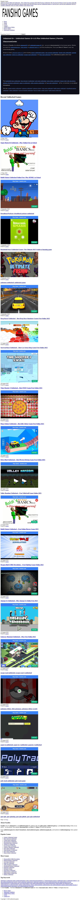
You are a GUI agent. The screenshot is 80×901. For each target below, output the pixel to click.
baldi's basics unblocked (60, 88)
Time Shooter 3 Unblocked (10, 850)
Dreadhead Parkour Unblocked (11, 866)
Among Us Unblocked (9, 844)
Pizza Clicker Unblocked (10, 853)
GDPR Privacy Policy (9, 27)
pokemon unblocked (27, 88)
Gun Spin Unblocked (9, 861)
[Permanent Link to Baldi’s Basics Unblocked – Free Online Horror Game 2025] (19, 523)
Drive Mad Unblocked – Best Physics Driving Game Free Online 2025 (23, 460)
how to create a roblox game (41, 90)
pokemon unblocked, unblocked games (13, 282)
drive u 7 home (44, 880)
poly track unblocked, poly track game (13, 781)
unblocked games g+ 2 (17, 52)
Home (5, 21)
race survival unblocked (48, 882)
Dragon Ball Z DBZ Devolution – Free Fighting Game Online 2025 (22, 565)
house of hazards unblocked (26, 90)
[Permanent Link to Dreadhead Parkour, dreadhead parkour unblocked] (19, 207)
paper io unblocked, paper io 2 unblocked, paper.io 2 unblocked (21, 745)
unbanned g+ (4, 880)
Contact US (7, 896)
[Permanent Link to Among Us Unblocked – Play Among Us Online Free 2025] (19, 595)
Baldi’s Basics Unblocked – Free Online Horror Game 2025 (19, 529)
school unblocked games (24, 882)
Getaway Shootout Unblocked (11, 847)
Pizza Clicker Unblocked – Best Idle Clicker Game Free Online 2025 (22, 424)
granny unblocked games (36, 882)
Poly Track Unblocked (9, 851)
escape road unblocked (21, 883)
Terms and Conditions (9, 30)
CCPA (5, 24)
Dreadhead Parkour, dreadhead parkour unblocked (17, 213)
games (7, 139)
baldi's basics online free (55, 90)
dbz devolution (64, 883)
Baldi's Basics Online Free (10, 873)
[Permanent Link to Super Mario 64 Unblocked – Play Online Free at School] (19, 137)
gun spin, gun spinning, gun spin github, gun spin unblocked (20, 816)
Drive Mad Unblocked (9, 848)
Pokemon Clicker (8, 869)
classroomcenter (36, 880)
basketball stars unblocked (44, 883)
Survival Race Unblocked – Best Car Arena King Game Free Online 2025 (24, 347)
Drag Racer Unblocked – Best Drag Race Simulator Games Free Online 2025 (25, 318)
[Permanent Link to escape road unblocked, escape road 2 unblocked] (19, 667)
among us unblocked (11, 883)
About (5, 23)
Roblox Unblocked (8, 874)
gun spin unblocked (53, 885)
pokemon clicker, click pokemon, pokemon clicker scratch (19, 709)
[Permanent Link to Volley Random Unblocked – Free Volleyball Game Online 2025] (19, 487)
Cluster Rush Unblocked (10, 840)
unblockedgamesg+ (15, 47)
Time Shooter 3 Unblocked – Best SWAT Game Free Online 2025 (21, 388)
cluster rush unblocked (59, 882)
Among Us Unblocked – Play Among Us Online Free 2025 (19, 601)
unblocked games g (12, 880)
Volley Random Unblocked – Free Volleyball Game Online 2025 (21, 493)
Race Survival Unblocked (10, 838)
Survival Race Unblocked (10, 841)
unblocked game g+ (34, 47)
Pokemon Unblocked (9, 867)
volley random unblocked (21, 885)
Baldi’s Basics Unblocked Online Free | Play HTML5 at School (21, 177)
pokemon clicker (37, 88)
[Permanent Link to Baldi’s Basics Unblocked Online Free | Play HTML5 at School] (19, 171)
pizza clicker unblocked (33, 885)
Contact (6, 25)
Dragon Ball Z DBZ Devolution (12, 859)
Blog (6, 669)
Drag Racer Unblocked (9, 870)
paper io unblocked (10, 885)
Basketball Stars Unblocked (10, 843)
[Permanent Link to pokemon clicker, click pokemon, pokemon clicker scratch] (19, 703)
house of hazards (29, 886)
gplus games (24, 47)
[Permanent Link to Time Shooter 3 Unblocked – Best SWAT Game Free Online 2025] (19, 382)
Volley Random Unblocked (10, 864)
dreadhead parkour (10, 886)
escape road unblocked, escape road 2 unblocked (16, 673)
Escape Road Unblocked (10, 845)
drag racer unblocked (47, 88)
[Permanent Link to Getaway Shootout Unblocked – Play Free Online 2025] (19, 631)
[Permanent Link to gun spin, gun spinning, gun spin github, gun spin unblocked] (19, 810)
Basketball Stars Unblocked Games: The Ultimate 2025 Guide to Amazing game (26, 249)
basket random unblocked (14, 88)
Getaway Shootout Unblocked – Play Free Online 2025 (18, 637)
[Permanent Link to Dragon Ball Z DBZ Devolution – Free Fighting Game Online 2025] (19, 559)
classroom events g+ (53, 880)
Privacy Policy (7, 28)
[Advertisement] (40, 68)
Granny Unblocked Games (10, 837)
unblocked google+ (13, 882)
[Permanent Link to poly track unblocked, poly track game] (19, 775)
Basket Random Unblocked (10, 860)
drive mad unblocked (32, 883)
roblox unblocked (13, 90)
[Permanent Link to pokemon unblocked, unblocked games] (19, 276)
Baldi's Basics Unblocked (10, 871)
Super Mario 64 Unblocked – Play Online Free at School (19, 143)
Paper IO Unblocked (9, 863)
